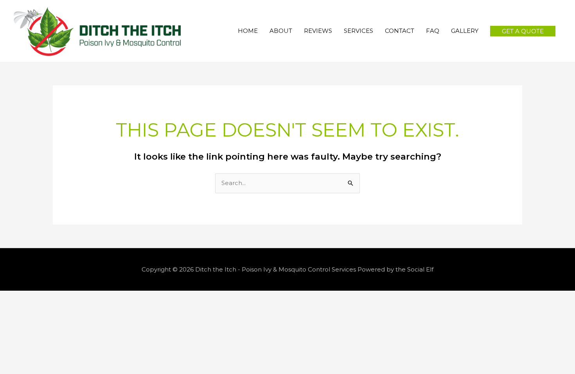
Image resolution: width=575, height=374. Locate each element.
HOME (248, 30)
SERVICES (358, 30)
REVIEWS (318, 30)
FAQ (432, 30)
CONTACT (399, 30)
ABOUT (281, 30)
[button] (522, 31)
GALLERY (464, 30)
